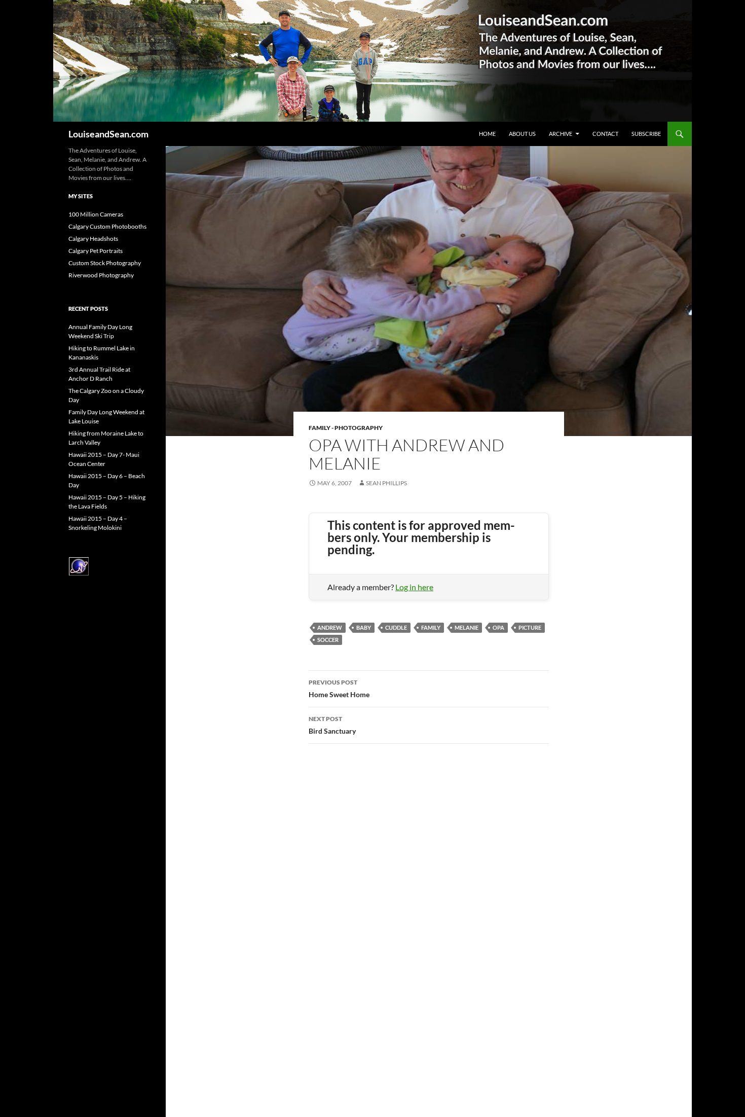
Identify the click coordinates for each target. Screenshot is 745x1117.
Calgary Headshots (93, 238)
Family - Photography (346, 427)
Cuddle (396, 627)
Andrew (329, 627)
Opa (498, 627)
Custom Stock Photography (104, 263)
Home (487, 133)
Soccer (328, 639)
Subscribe (646, 133)
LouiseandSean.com (108, 133)
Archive (560, 133)
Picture (529, 627)
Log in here (414, 587)
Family (430, 627)
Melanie (466, 627)
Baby (363, 627)
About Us (522, 133)
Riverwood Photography (101, 275)
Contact (605, 133)
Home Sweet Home (339, 688)
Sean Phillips (386, 483)
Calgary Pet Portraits (95, 251)
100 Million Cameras (95, 214)
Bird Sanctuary (332, 725)
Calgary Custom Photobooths (107, 226)
